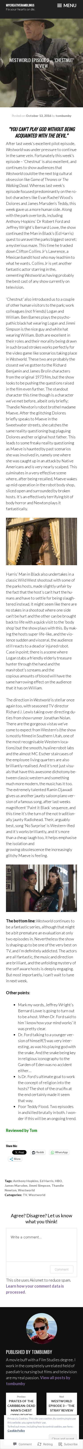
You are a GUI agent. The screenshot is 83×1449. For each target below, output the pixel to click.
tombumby (63, 116)
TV (25, 1195)
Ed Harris (47, 1181)
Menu (69, 5)
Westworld (26, 1190)
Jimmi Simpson (39, 1185)
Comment (62, 1269)
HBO (58, 1181)
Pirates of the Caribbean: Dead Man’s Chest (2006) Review (21, 1406)
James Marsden (16, 1185)
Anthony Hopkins (26, 1181)
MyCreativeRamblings (20, 5)
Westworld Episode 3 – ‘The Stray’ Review (62, 1403)
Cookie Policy (16, 1430)
